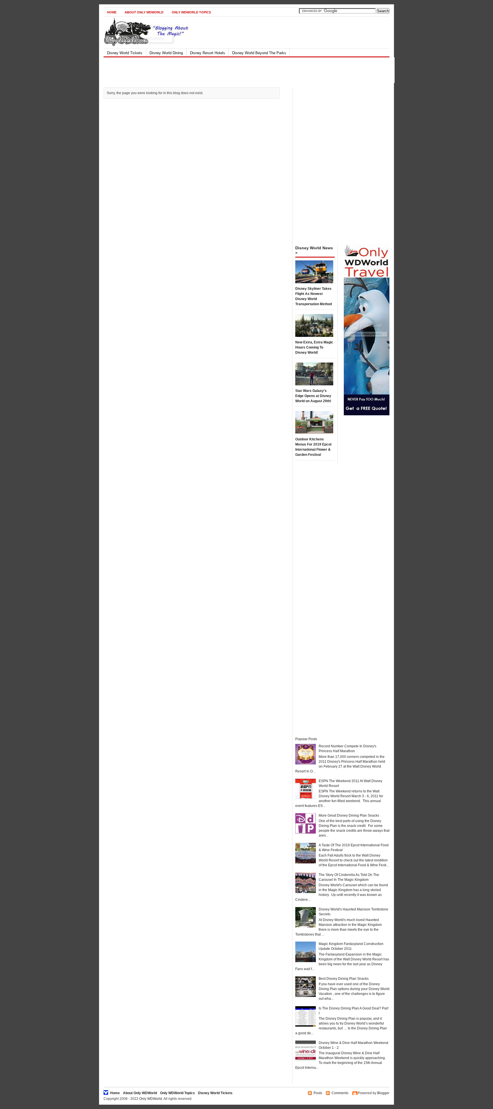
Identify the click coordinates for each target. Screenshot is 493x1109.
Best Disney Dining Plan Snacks (344, 979)
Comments (340, 1093)
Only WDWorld (150, 1099)
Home (111, 12)
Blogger (383, 1093)
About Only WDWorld (144, 12)
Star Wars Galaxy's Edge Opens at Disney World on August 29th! (313, 396)
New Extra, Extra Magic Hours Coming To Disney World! (314, 347)
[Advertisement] (241, 70)
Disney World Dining (166, 53)
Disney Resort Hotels (207, 53)
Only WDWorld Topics (191, 12)
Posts (318, 1093)
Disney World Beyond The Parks (259, 53)
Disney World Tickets (124, 53)
